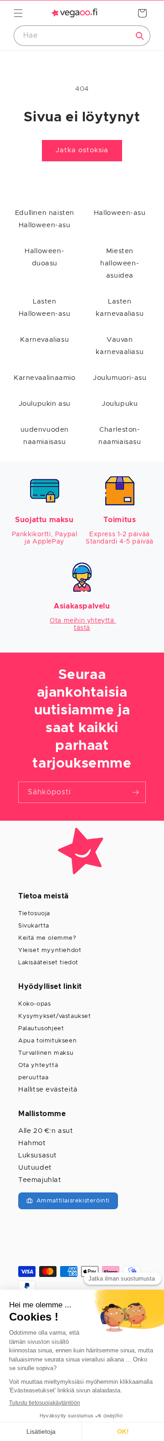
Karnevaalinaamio (45, 377)
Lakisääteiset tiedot (48, 963)
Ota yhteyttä (38, 1065)
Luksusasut (37, 1155)
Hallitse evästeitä (48, 1089)
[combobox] (82, 35)
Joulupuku (120, 403)
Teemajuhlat (40, 1180)
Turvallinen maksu (45, 1053)
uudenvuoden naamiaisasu (44, 435)
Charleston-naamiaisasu (119, 435)
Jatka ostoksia (82, 150)
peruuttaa (33, 1078)
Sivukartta (33, 926)
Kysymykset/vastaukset (54, 1016)
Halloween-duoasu (44, 257)
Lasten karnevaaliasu (120, 307)
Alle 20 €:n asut (45, 1130)
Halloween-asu (120, 212)
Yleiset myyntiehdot (49, 950)
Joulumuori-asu (119, 377)
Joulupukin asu (45, 403)
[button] (18, 13)
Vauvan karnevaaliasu (120, 345)
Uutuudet (35, 1167)
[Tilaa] (135, 792)
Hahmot (32, 1143)
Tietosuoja (34, 914)
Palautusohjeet (41, 1029)
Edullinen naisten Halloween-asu (44, 219)
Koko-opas (34, 1004)
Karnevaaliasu (44, 339)
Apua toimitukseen (47, 1041)
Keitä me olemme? (47, 938)
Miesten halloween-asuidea (119, 263)
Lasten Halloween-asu (45, 307)
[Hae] (140, 36)
